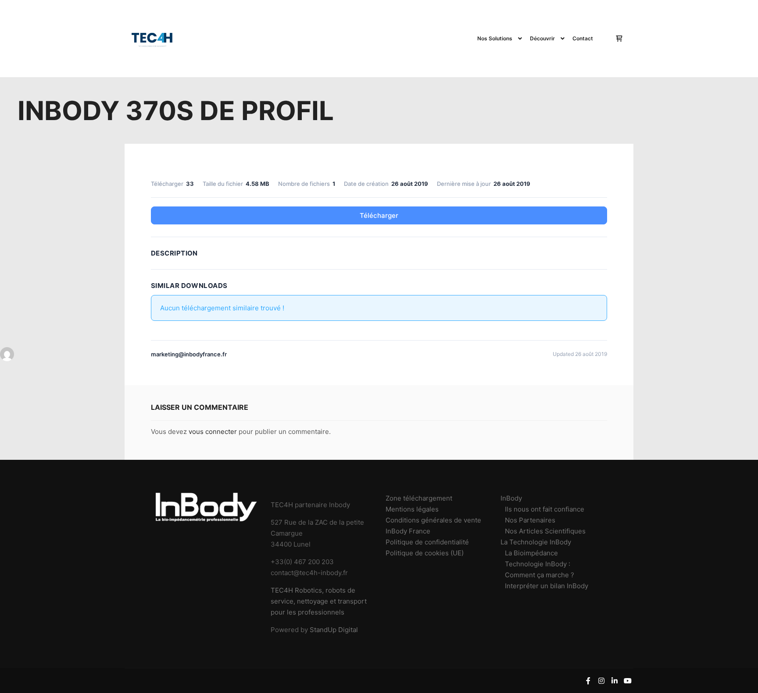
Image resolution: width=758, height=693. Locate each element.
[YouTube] (627, 680)
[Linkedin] (614, 680)
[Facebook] (588, 680)
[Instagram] (601, 680)
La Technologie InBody (536, 542)
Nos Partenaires (530, 520)
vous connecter (213, 431)
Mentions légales (412, 509)
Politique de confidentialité (427, 542)
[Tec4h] (152, 38)
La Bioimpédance (531, 553)
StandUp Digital (334, 629)
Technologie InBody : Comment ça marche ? (539, 569)
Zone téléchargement (419, 498)
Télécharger (379, 215)
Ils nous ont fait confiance (544, 509)
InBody (511, 498)
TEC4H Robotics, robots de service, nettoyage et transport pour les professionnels (319, 601)
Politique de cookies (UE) (425, 553)
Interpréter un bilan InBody (546, 586)
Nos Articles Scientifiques (545, 531)
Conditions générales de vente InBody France (433, 525)
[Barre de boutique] (619, 38)
